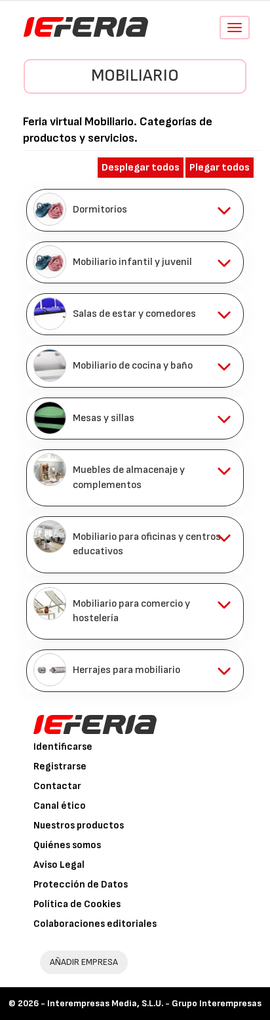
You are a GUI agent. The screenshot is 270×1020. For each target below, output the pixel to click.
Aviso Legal (59, 865)
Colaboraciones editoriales (95, 924)
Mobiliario (135, 76)
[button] (135, 210)
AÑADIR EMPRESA (84, 962)
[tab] (135, 210)
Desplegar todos (141, 167)
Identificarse (62, 747)
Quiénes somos (67, 845)
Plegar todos (219, 167)
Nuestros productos (78, 825)
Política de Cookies (77, 904)
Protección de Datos (80, 884)
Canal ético (59, 806)
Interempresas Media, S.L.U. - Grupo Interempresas (154, 1003)
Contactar (57, 786)
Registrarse (60, 766)
